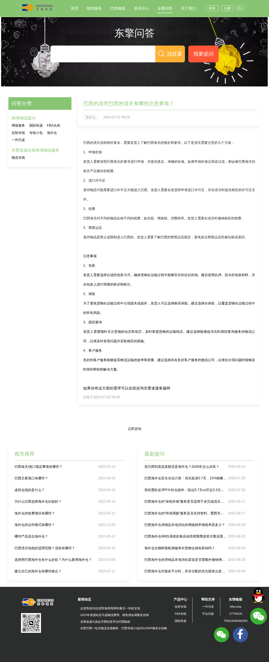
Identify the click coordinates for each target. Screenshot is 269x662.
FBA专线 (180, 613)
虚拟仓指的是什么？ (30, 490)
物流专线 (18, 157)
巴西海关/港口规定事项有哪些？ (38, 466)
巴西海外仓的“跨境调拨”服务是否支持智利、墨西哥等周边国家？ (185, 513)
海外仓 (52, 133)
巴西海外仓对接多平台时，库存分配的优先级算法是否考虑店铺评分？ (185, 571)
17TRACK (235, 613)
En (240, 8)
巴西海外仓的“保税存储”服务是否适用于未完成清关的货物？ (185, 501)
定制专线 (18, 133)
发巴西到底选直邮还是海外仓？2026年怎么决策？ (181, 466)
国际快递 (36, 125)
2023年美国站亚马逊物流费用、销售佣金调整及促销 (114, 615)
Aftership (235, 606)
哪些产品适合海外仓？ (31, 536)
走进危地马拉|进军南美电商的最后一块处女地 (110, 608)
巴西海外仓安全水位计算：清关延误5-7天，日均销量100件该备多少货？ (185, 478)
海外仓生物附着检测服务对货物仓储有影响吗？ (179, 548)
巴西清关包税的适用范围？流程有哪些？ (45, 548)
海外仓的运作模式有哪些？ (35, 525)
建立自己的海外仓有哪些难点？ (38, 571)
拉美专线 (180, 606)
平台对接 (208, 613)
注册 (227, 8)
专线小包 (36, 133)
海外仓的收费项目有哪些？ (35, 513)
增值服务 (18, 125)
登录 (212, 8)
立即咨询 (134, 429)
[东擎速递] (37, 7)
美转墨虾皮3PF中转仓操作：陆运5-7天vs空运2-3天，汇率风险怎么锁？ (185, 490)
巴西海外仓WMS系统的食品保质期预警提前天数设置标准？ (185, 536)
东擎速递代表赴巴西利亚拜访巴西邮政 (105, 621)
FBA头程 (53, 125)
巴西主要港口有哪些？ (31, 478)
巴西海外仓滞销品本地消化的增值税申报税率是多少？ (184, 525)
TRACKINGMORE (236, 621)
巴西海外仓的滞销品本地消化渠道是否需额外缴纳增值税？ (185, 559)
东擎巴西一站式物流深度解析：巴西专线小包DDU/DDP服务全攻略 (123, 628)
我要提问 (203, 54)
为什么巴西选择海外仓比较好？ (38, 501)
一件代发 (18, 140)
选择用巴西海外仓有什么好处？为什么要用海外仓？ (53, 559)
